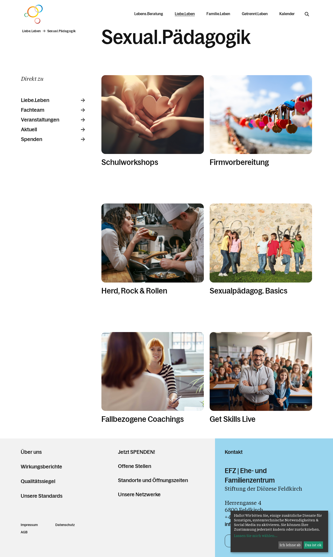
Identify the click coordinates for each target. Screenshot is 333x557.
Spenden (31, 139)
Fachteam (32, 110)
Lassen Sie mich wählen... (255, 535)
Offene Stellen (134, 466)
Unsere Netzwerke (139, 494)
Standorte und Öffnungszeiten (153, 480)
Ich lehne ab (290, 545)
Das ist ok (313, 545)
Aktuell (29, 129)
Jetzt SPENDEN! (136, 452)
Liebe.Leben (35, 100)
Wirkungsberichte (41, 467)
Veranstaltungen (40, 120)
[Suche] (307, 14)
